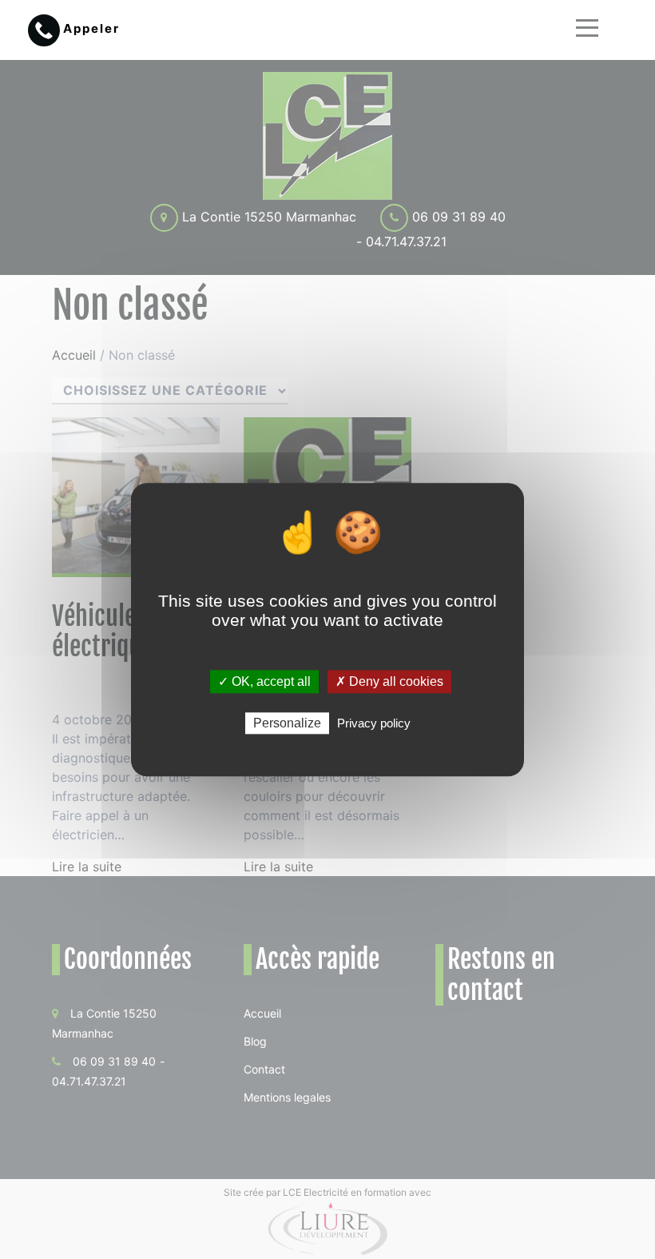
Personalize (287, 723)
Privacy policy (374, 723)
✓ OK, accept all (264, 681)
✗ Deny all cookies (389, 681)
